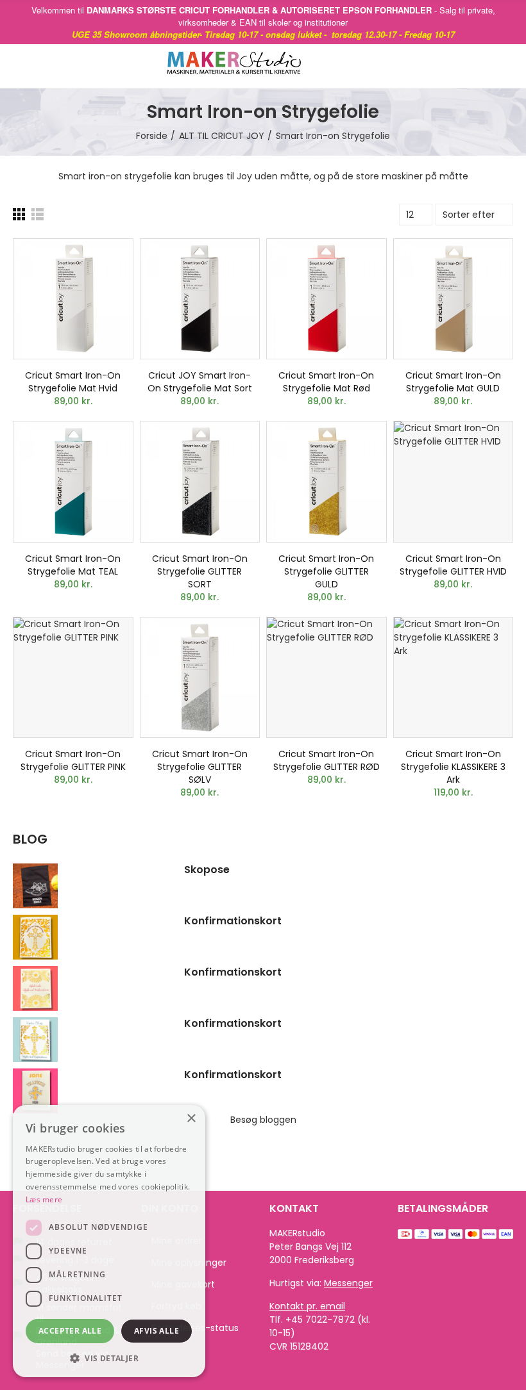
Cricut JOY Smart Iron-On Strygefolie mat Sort (200, 382)
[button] (109, 1358)
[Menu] (25, 66)
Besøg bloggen (263, 1119)
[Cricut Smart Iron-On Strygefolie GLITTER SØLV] (200, 678)
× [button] (191, 1119)
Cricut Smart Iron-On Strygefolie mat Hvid (73, 382)
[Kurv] (487, 66)
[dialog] (109, 1241)
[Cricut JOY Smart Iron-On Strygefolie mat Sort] (200, 299)
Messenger (348, 1283)
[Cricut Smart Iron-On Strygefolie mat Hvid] (73, 299)
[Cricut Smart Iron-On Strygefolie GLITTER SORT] (200, 482)
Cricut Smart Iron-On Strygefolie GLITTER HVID (453, 565)
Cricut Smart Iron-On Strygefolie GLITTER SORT (200, 571)
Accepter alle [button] (69, 1330)
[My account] (506, 66)
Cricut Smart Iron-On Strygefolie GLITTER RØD (326, 760)
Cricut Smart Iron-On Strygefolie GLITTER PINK (73, 760)
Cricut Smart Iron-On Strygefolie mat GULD (453, 382)
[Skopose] (92, 885)
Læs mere (44, 1199)
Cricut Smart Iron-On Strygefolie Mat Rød (326, 382)
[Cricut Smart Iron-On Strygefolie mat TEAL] (73, 482)
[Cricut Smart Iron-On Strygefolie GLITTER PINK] (73, 678)
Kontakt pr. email (307, 1306)
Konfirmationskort (233, 921)
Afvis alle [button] (156, 1330)
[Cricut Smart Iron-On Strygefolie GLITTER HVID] (453, 482)
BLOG (30, 839)
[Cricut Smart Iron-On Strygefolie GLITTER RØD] (326, 678)
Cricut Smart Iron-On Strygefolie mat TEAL (73, 565)
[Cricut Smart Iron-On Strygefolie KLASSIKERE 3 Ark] (453, 678)
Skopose (207, 869)
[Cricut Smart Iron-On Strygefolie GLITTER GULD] (326, 482)
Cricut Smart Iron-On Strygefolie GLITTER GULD (326, 571)
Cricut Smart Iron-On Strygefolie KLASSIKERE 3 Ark (453, 767)
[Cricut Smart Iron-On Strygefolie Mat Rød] (326, 299)
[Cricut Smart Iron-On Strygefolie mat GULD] (453, 299)
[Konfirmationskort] (92, 937)
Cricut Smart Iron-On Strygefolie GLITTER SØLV (200, 767)
